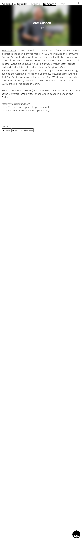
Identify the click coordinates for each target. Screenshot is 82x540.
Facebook (18, 130)
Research (49, 4)
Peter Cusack (9, 50)
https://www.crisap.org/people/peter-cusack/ (26, 107)
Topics (35, 4)
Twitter (7, 130)
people (41, 27)
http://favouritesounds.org (16, 104)
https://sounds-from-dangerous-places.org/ (25, 110)
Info (62, 4)
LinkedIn (29, 130)
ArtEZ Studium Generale (14, 4)
